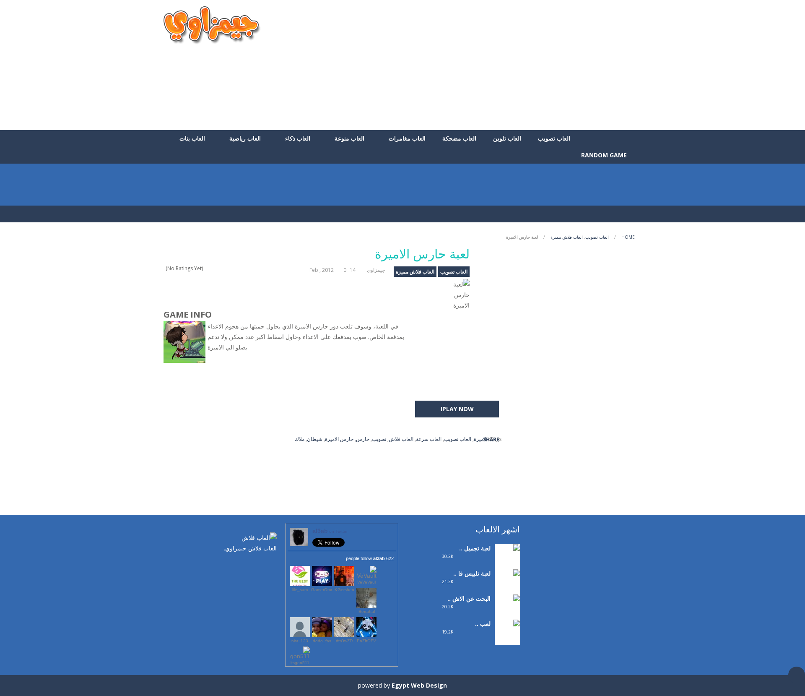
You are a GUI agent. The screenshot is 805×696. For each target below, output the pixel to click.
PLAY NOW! (457, 409)
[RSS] (245, 566)
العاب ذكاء (297, 138)
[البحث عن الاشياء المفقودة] (507, 615)
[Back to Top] (796, 675)
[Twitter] (258, 566)
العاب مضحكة (459, 138)
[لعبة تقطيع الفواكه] (507, 635)
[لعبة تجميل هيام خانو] (507, 559)
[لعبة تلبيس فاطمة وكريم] (507, 590)
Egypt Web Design (419, 685)
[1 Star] (228, 268)
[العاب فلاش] (212, 25)
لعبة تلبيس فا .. (472, 573)
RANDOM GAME (604, 155)
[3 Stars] (218, 268)
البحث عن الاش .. (469, 598)
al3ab (330, 530)
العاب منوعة (349, 138)
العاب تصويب (554, 138)
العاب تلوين (507, 138)
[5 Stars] (207, 268)
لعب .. (483, 624)
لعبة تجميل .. (475, 548)
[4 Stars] (212, 268)
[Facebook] (270, 566)
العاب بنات (192, 138)
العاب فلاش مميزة (567, 237)
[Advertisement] (488, 65)
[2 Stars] (223, 268)
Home (628, 237)
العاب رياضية (245, 138)
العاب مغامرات (407, 138)
